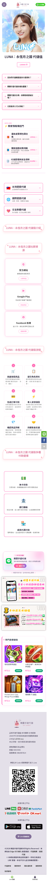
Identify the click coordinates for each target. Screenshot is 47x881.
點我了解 (20, 566)
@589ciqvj (19, 739)
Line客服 (41, 4)
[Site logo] (22, 4)
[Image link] (23, 723)
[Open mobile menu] (4, 4)
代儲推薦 (33, 851)
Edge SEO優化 (16, 851)
